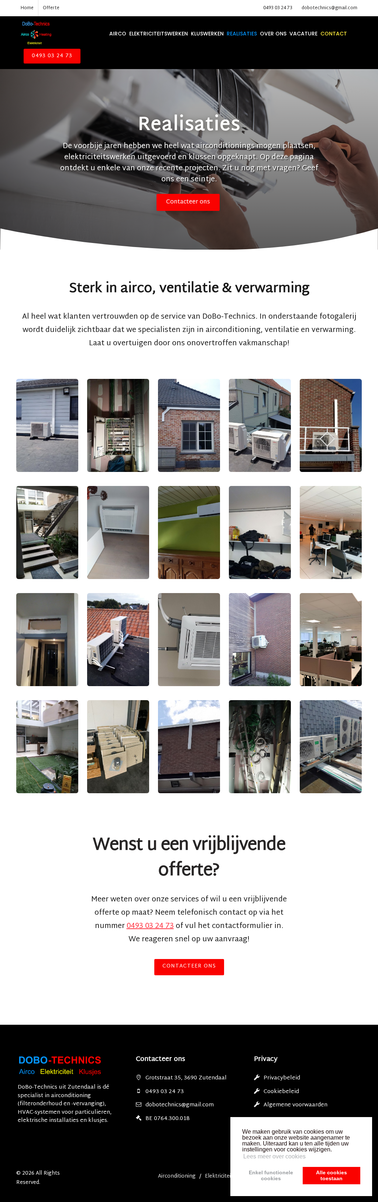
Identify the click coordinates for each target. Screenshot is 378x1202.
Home (27, 8)
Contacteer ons (188, 202)
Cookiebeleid (281, 1092)
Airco (117, 33)
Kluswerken (207, 33)
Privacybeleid (282, 1078)
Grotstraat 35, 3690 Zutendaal (186, 1078)
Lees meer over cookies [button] (274, 1156)
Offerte (51, 8)
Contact (333, 33)
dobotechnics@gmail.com (329, 8)
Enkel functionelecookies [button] (271, 1175)
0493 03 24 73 (277, 8)
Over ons (273, 33)
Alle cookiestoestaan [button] (331, 1175)
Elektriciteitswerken (158, 33)
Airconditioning (177, 1176)
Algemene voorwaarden (295, 1105)
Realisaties (242, 33)
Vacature (303, 33)
